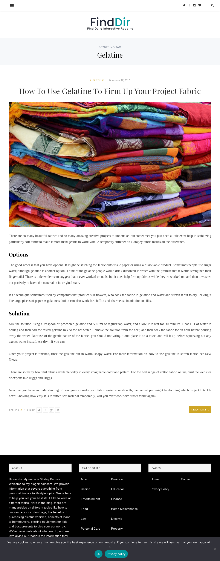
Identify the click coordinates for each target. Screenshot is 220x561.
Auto (84, 479)
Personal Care (90, 528)
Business (117, 479)
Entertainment (90, 499)
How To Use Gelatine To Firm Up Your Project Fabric (110, 91)
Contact (186, 479)
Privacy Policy (160, 489)
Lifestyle (97, 80)
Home (155, 479)
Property (117, 528)
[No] (214, 549)
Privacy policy (116, 554)
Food (84, 508)
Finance (116, 499)
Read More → (200, 409)
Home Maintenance (124, 508)
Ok (99, 554)
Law (83, 518)
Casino (85, 489)
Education (118, 489)
